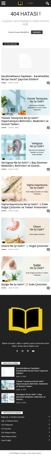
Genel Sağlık (6, 440)
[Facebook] (17, 351)
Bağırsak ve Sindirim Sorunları (12, 417)
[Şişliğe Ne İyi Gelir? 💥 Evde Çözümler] (25, 269)
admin (3, 83)
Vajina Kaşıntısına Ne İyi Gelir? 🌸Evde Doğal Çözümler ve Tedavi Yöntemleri (24, 206)
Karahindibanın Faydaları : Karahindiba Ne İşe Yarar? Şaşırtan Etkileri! (25, 78)
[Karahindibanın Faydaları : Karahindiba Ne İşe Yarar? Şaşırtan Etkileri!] (25, 61)
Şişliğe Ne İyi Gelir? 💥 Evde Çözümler (24, 284)
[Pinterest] (28, 351)
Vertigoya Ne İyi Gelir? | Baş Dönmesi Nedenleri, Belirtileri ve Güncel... (24, 164)
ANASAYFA (37, 32)
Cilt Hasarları (6, 429)
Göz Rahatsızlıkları (8, 433)
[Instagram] (23, 351)
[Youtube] (33, 351)
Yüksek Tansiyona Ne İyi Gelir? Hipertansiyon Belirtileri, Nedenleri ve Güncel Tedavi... (24, 121)
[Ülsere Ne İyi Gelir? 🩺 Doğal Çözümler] (25, 230)
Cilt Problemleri (7, 425)
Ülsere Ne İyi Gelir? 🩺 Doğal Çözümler (25, 246)
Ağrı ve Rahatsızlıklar (9, 421)
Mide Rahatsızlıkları (8, 436)
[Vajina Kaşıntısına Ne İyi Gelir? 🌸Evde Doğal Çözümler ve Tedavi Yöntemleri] (25, 189)
